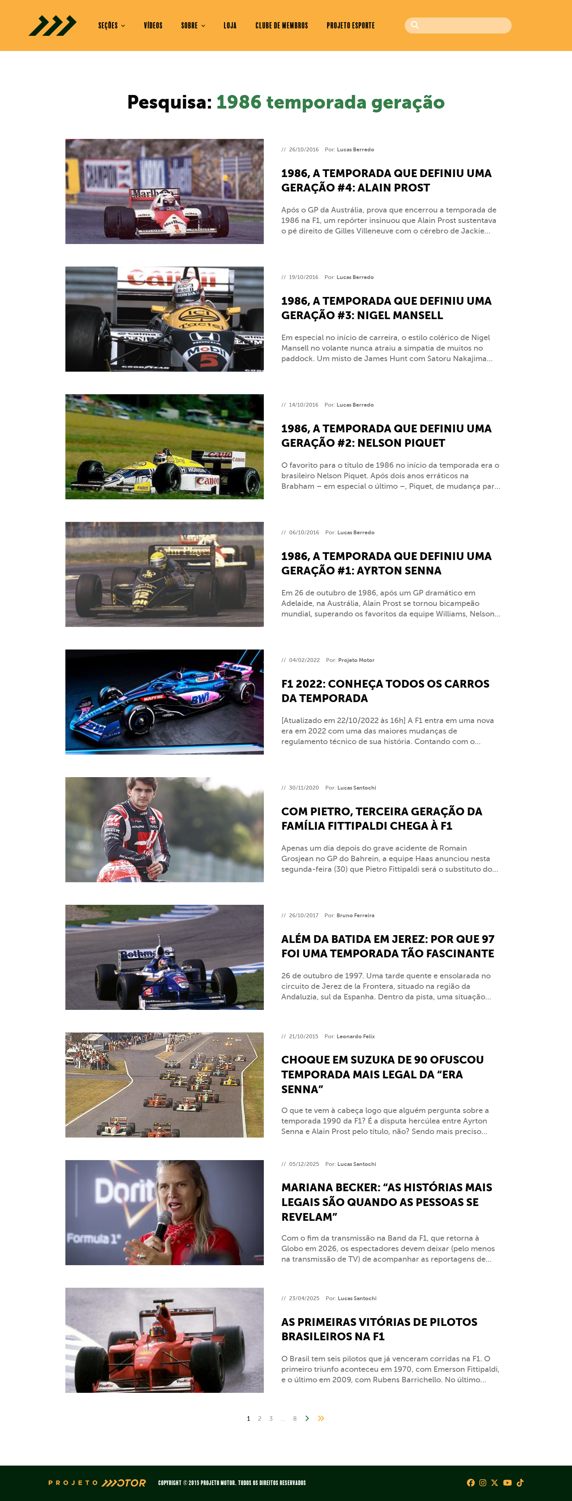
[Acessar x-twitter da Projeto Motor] (494, 1483)
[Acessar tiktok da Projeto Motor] (520, 1483)
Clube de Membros (282, 25)
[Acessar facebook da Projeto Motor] (471, 1483)
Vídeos (153, 25)
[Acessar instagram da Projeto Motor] (482, 1483)
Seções (108, 25)
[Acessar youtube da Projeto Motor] (507, 1483)
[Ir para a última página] (321, 1418)
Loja (230, 25)
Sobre (190, 25)
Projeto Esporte (351, 25)
